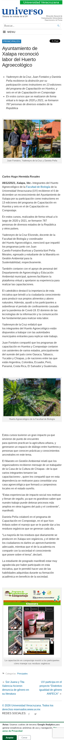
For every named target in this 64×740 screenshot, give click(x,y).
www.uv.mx (33, 709)
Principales (11, 41)
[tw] (35, 713)
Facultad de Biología (38, 186)
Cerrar (24, 737)
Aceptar (9, 737)
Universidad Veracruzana (41, 2)
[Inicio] (22, 15)
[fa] (29, 713)
